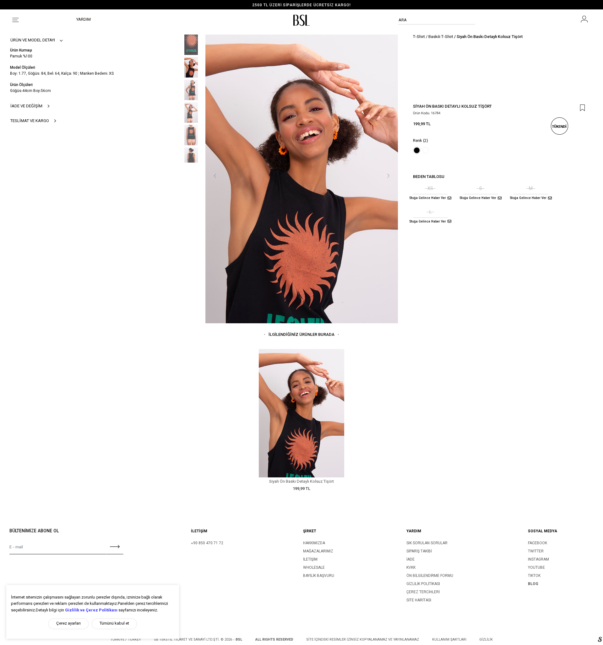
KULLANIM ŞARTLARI (449, 639)
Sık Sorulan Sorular (427, 543)
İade (410, 559)
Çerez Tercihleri (423, 592)
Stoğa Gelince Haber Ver (427, 198)
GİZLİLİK (486, 639)
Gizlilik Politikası (423, 584)
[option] (301, 5)
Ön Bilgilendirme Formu (429, 576)
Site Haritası (418, 600)
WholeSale (314, 568)
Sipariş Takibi (419, 551)
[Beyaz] (425, 150)
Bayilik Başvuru (318, 576)
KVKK (411, 568)
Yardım (83, 20)
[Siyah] (417, 150)
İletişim (310, 559)
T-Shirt (419, 37)
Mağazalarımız (318, 551)
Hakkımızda (314, 543)
